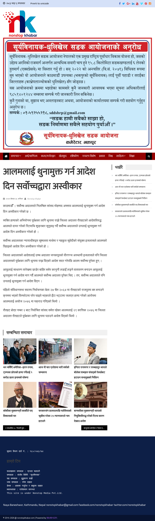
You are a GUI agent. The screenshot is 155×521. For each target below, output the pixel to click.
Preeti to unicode (39, 3)
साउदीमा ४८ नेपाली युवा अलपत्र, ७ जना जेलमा (18, 428)
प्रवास (102, 156)
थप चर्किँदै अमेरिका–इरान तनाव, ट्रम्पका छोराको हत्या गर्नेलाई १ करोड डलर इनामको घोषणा (18, 372)
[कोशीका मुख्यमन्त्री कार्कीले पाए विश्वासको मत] (19, 395)
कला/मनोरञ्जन (48, 156)
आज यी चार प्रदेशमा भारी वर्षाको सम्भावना (130, 186)
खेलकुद (63, 156)
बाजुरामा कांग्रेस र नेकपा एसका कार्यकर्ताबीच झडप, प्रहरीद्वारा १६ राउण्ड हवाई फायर (95, 428)
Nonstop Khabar (34, 198)
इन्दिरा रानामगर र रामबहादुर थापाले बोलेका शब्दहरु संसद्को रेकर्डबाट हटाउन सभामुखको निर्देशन (90, 372)
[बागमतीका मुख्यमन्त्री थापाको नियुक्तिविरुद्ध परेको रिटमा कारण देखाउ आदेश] (90, 395)
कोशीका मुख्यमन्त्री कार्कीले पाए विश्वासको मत (131, 204)
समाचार (15, 156)
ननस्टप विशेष (89, 156)
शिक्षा (132, 156)
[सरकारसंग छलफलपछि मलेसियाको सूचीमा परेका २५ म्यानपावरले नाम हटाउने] (55, 395)
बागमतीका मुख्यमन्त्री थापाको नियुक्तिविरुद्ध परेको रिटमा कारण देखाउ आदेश (89, 416)
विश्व (111, 156)
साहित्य (120, 156)
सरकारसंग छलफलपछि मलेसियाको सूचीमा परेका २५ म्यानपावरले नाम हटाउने (55, 416)
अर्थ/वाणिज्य (31, 156)
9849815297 (51, 517)
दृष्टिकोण (74, 156)
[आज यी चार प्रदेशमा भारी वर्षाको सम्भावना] (55, 351)
